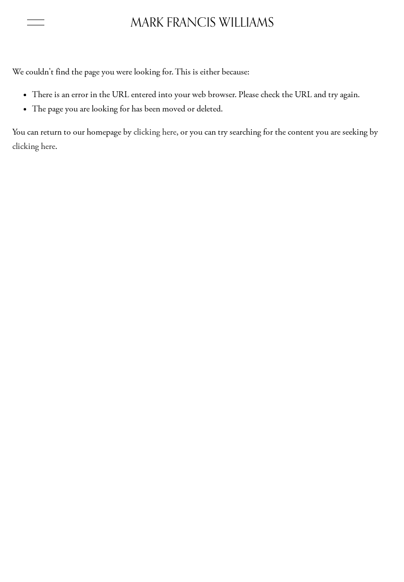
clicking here (155, 132)
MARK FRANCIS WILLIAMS (202, 22)
